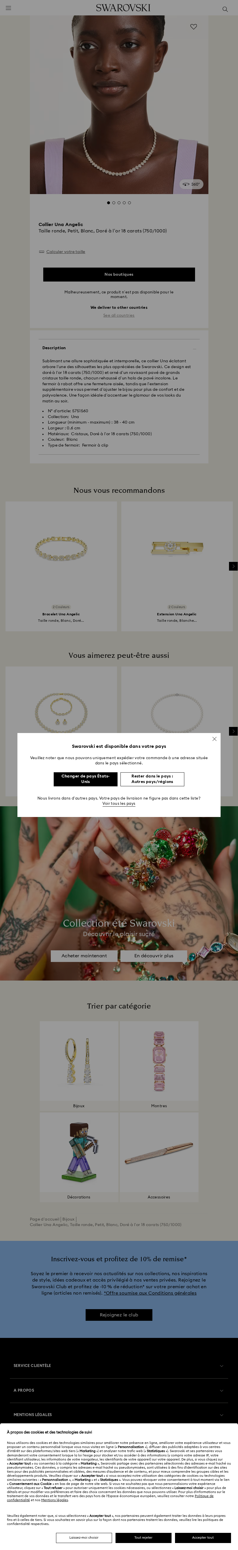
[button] (214, 739)
